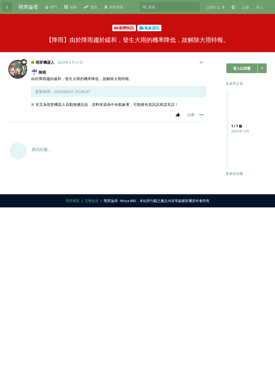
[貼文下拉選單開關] (201, 115)
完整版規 (92, 200)
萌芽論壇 (28, 6)
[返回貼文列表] (7, 7)
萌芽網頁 (72, 200)
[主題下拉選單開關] (262, 68)
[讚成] (179, 115)
